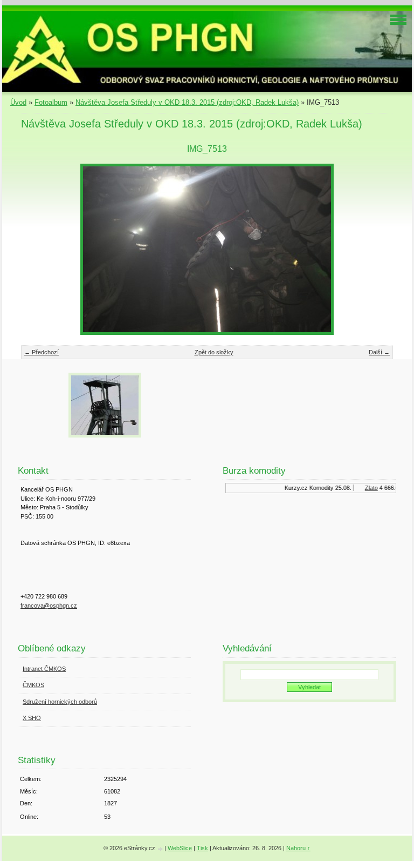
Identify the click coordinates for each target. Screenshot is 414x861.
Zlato (367, 488)
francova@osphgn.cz (48, 605)
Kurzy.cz (291, 488)
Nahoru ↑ (298, 848)
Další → (379, 352)
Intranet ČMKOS (44, 668)
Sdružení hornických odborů (60, 701)
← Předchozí (41, 352)
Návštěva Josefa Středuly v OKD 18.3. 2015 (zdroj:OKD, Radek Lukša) (187, 102)
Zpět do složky (214, 352)
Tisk (202, 848)
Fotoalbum (50, 102)
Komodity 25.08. (326, 488)
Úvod (18, 102)
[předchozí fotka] (38, 249)
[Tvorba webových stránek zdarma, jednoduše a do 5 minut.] (160, 848)
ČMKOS (33, 685)
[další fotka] (375, 249)
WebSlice (180, 848)
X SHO (32, 718)
